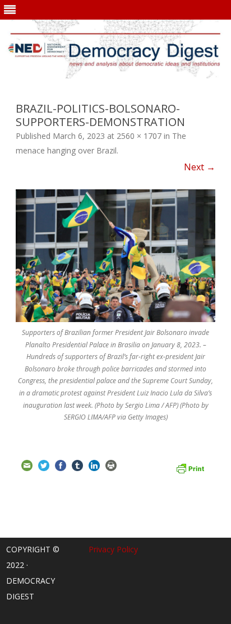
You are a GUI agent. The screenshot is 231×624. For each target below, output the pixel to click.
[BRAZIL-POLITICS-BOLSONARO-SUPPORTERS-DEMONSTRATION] (115, 255)
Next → (199, 167)
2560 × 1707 (139, 136)
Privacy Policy (113, 549)
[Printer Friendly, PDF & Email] (190, 467)
